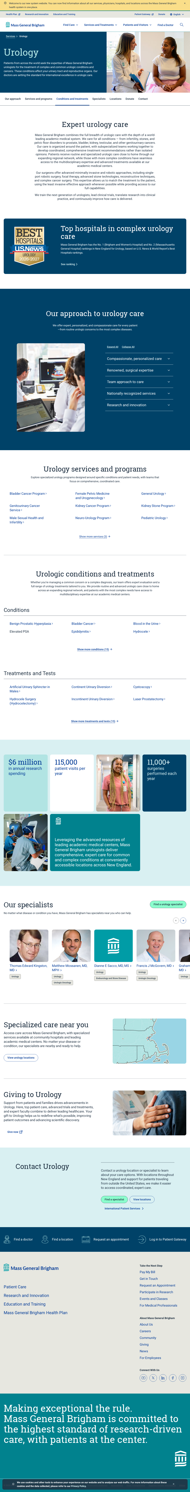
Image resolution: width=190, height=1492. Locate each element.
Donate (161, 14)
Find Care (69, 24)
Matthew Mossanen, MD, (69, 968)
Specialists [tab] (99, 98)
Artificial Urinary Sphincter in (30, 689)
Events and (154, 1299)
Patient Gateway (142, 14)
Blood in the (146, 624)
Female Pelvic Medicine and (92, 496)
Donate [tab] (130, 98)
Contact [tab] (143, 98)
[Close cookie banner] (173, 1484)
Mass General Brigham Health (35, 1312)
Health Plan (11, 14)
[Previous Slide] (176, 920)
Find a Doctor (165, 25)
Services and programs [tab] (38, 98)
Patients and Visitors (135, 24)
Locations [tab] (115, 98)
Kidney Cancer (92, 506)
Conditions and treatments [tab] (72, 98)
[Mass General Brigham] (25, 24)
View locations (142, 1199)
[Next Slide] (183, 920)
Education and (25, 1304)
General (152, 493)
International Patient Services (122, 1208)
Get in (149, 1279)
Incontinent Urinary (92, 699)
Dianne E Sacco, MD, (111, 966)
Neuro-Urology (92, 518)
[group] (23, 958)
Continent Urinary (91, 687)
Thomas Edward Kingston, (28, 968)
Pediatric (153, 518)
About (146, 1324)
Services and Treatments (99, 24)
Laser (148, 699)
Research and (26, 1295)
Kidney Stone (157, 506)
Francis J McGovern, (154, 966)
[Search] (181, 24)
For (150, 1358)
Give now (12, 1131)
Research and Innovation (37, 14)
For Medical (158, 1305)
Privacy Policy (78, 1486)
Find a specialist (114, 1199)
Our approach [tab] (13, 98)
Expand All (112, 346)
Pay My (147, 1272)
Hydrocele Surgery (23, 701)
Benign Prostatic (30, 624)
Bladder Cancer (27, 493)
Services (10, 36)
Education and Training (64, 14)
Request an (157, 1285)
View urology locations (20, 1057)
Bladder (83, 624)
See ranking (68, 264)
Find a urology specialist (168, 904)
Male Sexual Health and (26, 520)
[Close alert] (184, 3)
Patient (15, 1286)
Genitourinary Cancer (25, 508)
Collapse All (128, 346)
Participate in (156, 1292)
